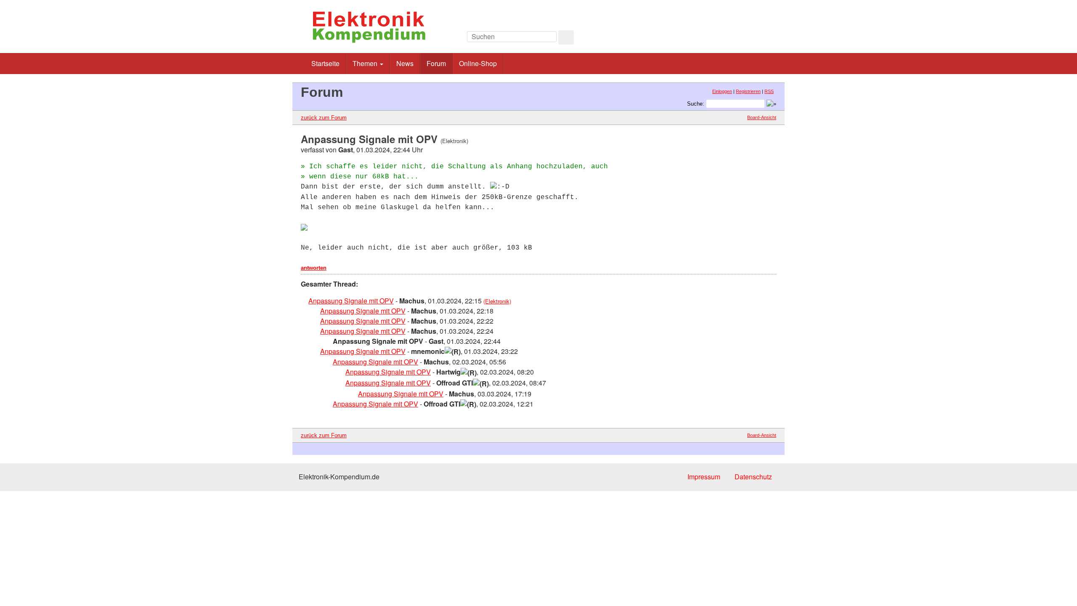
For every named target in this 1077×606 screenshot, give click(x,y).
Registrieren (748, 91)
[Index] (719, 39)
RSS (769, 91)
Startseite (325, 63)
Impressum (703, 476)
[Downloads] (738, 39)
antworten (313, 268)
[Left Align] (566, 37)
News (405, 63)
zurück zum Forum (324, 117)
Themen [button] (366, 63)
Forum (436, 63)
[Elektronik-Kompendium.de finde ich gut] (757, 39)
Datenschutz (753, 476)
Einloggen (722, 91)
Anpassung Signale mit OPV (351, 301)
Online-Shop (478, 63)
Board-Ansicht (761, 117)
